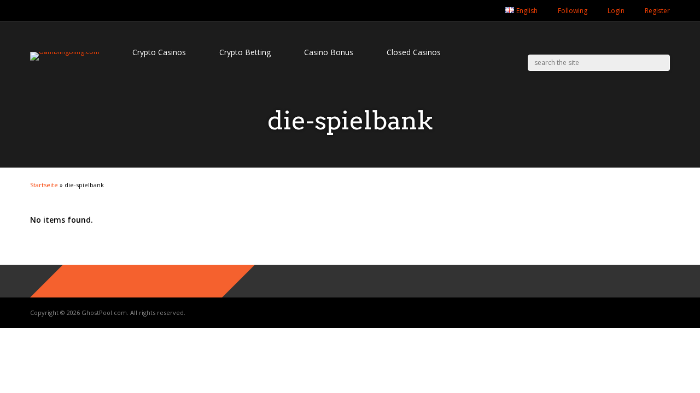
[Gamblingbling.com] (65, 51)
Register (657, 10)
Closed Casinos (414, 52)
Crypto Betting (245, 52)
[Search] (662, 63)
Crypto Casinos (159, 52)
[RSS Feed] (486, 11)
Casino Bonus (328, 52)
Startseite (44, 185)
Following (572, 10)
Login (616, 10)
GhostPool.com (104, 312)
